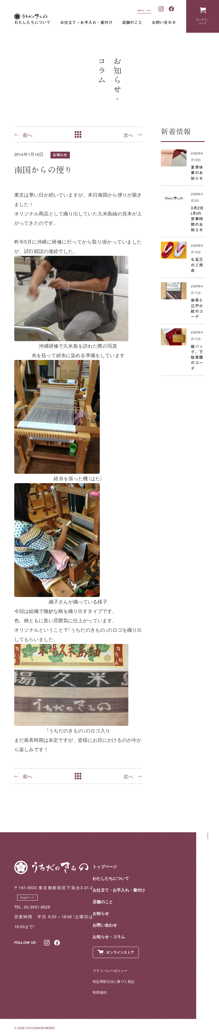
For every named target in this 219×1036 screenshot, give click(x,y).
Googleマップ (27, 897)
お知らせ (60, 154)
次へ (128, 134)
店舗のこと (132, 22)
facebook (172, 9)
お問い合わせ (164, 22)
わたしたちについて (32, 22)
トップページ (105, 866)
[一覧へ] (78, 134)
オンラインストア (202, 21)
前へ (28, 134)
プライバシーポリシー (110, 970)
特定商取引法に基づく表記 (113, 981)
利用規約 (100, 992)
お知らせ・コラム (144, 10)
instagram (161, 9)
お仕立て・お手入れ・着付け (86, 22)
